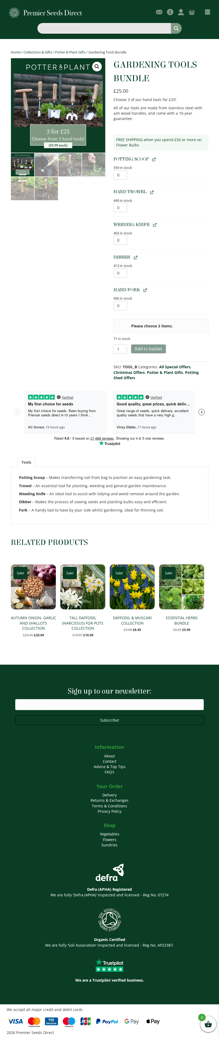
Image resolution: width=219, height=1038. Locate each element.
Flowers (109, 839)
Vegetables (109, 833)
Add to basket (148, 349)
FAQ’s (109, 771)
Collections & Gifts (38, 52)
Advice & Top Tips (110, 766)
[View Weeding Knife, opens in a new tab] (154, 224)
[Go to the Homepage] (45, 12)
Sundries (109, 844)
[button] (97, 66)
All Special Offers (174, 366)
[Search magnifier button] (176, 28)
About (109, 755)
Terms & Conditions (109, 805)
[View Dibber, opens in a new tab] (135, 257)
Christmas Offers (129, 372)
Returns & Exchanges (109, 800)
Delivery (109, 794)
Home (16, 52)
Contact (109, 761)
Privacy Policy (110, 811)
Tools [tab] (26, 462)
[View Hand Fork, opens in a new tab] (144, 290)
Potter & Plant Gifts (70, 52)
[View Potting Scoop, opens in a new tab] (153, 159)
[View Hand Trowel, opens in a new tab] (151, 192)
